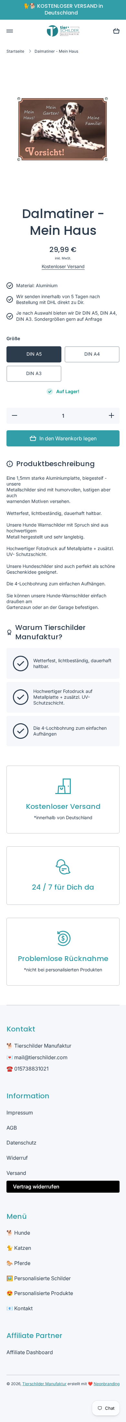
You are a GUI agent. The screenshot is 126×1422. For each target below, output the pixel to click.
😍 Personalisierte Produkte (39, 1293)
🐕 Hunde (18, 1232)
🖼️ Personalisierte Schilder (38, 1278)
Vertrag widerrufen (36, 1186)
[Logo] (63, 31)
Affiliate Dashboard (29, 1352)
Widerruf (17, 1158)
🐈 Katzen (18, 1248)
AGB (11, 1127)
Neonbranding (107, 1383)
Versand (16, 1173)
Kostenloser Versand (63, 266)
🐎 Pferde (18, 1263)
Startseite (15, 51)
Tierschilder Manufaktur (44, 1383)
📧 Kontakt (19, 1308)
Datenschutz (21, 1142)
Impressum (19, 1112)
